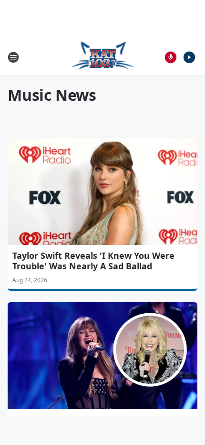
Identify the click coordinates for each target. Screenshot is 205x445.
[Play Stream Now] (189, 57)
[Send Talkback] (170, 57)
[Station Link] (102, 57)
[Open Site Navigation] (13, 57)
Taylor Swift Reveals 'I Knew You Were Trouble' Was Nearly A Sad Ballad (93, 260)
